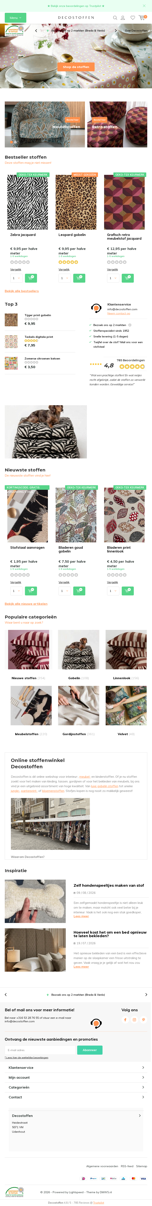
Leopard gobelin (72, 235)
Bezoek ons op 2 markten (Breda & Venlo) (78, 994)
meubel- (85, 777)
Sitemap (141, 1166)
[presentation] (38, 30)
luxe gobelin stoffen (104, 786)
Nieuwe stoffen (28, 678)
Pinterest (143, 1019)
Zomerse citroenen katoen (42, 358)
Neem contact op (118, 313)
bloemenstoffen (53, 791)
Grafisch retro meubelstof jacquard (124, 236)
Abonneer (90, 1050)
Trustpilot (98, 1202)
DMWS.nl (106, 1192)
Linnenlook (126, 678)
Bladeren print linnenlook (119, 549)
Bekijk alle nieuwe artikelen (26, 604)
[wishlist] (133, 18)
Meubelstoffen (31, 734)
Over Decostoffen (136, 30)
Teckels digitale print (39, 337)
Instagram (134, 1019)
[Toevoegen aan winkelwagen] (31, 278)
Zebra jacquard (23, 235)
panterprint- (29, 791)
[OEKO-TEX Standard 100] (15, 31)
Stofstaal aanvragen (27, 547)
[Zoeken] (115, 18)
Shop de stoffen (76, 67)
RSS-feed (127, 1166)
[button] (11, 142)
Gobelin (78, 678)
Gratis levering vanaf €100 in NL (78, 30)
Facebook (125, 1019)
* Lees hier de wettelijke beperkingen (26, 1057)
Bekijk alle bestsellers (22, 291)
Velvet (126, 734)
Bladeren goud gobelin (71, 549)
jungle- (15, 791)
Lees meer (81, 916)
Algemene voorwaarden (102, 1166)
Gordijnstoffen (79, 734)
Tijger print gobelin (38, 315)
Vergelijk (15, 269)
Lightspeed (76, 1192)
